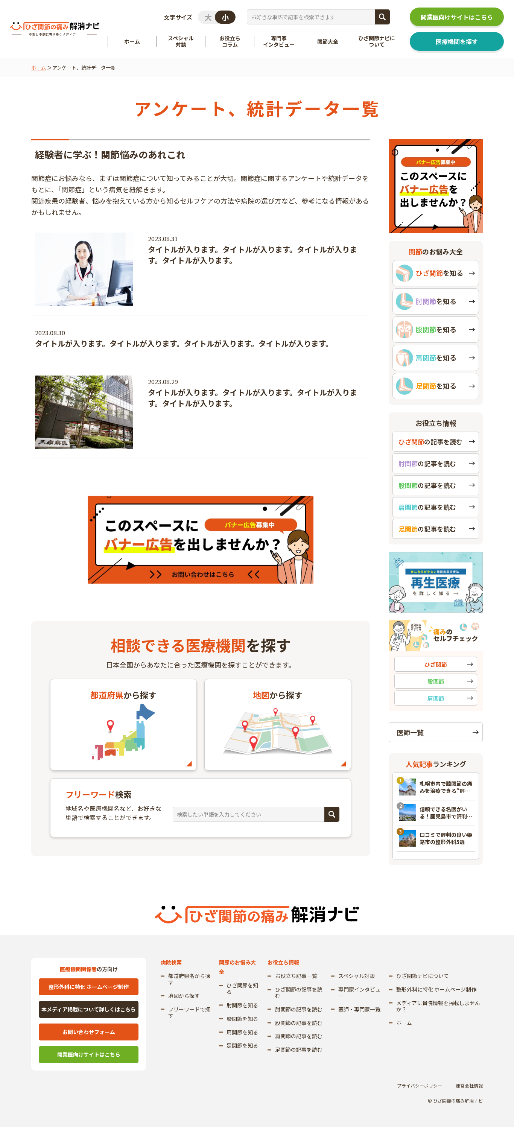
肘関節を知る (242, 1005)
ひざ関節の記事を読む (298, 992)
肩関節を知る (242, 1032)
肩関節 (435, 698)
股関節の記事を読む (298, 1023)
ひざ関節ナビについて (422, 975)
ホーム (38, 67)
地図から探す (184, 995)
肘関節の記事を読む (298, 1009)
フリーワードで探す (189, 1012)
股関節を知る (242, 1018)
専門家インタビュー (359, 992)
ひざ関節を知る (242, 988)
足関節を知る (242, 1045)
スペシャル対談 (356, 975)
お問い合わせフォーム (88, 1032)
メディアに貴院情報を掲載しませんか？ (438, 1006)
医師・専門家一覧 (359, 1009)
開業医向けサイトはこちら (457, 16)
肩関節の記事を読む (298, 1036)
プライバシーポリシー (419, 1085)
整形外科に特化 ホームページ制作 (89, 986)
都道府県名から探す (189, 979)
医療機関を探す (457, 41)
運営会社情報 (469, 1085)
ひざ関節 (435, 664)
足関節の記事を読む (298, 1049)
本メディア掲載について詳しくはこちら (88, 1009)
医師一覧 (410, 732)
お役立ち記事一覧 (296, 975)
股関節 (435, 681)
